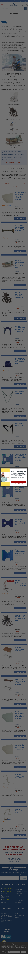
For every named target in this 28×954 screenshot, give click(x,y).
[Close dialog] (26, 469)
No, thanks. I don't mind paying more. (18, 483)
